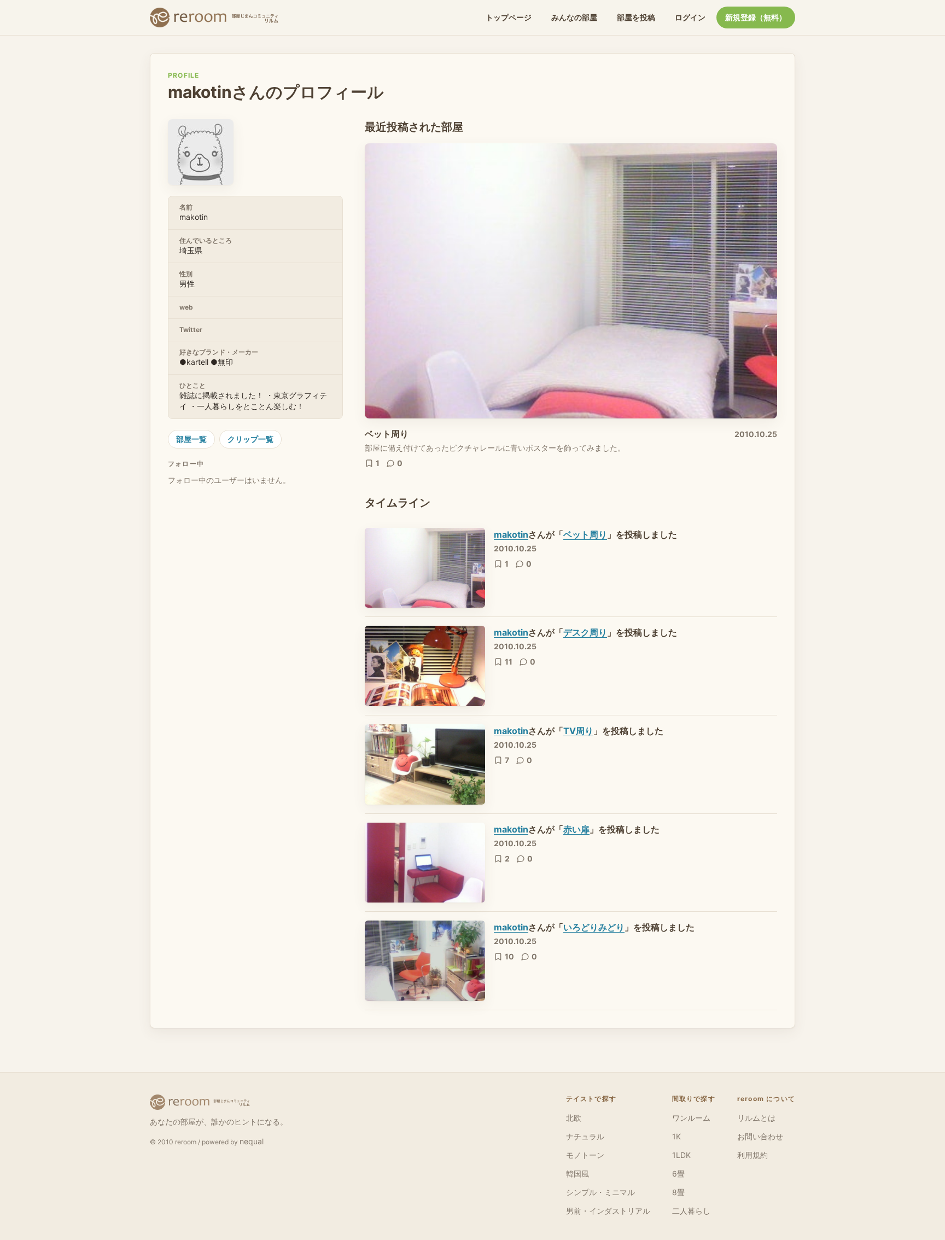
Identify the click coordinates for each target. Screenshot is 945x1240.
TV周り (578, 730)
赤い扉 (576, 829)
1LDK (681, 1155)
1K (676, 1136)
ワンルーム (691, 1117)
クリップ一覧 (250, 439)
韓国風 (577, 1173)
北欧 (573, 1117)
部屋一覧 (191, 439)
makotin (511, 534)
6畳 (678, 1173)
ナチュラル (585, 1136)
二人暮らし (691, 1210)
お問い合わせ (760, 1136)
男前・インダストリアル (608, 1210)
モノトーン (585, 1155)
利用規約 (752, 1155)
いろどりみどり (594, 927)
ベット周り (387, 433)
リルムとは (756, 1117)
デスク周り (585, 632)
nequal (252, 1141)
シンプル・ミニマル (600, 1192)
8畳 (678, 1192)
